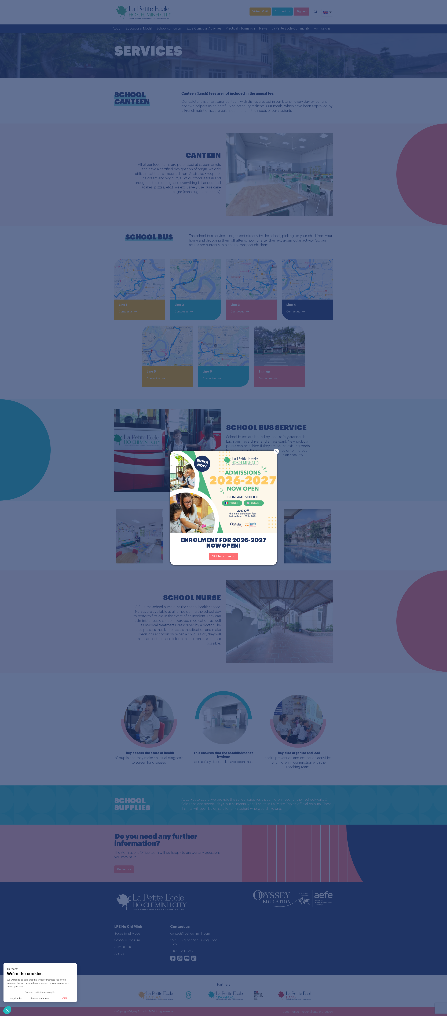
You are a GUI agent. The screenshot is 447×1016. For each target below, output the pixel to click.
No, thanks (16, 998)
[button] (7, 1010)
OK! (64, 998)
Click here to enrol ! (223, 556)
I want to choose (40, 998)
